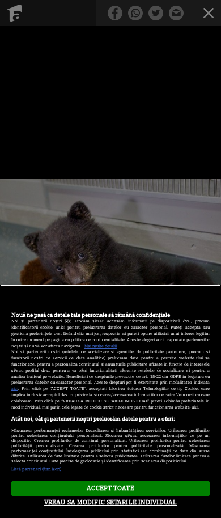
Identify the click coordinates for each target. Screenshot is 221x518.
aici (14, 388)
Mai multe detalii (100, 346)
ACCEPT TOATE (110, 488)
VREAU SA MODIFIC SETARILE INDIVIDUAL (110, 502)
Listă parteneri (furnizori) (36, 469)
